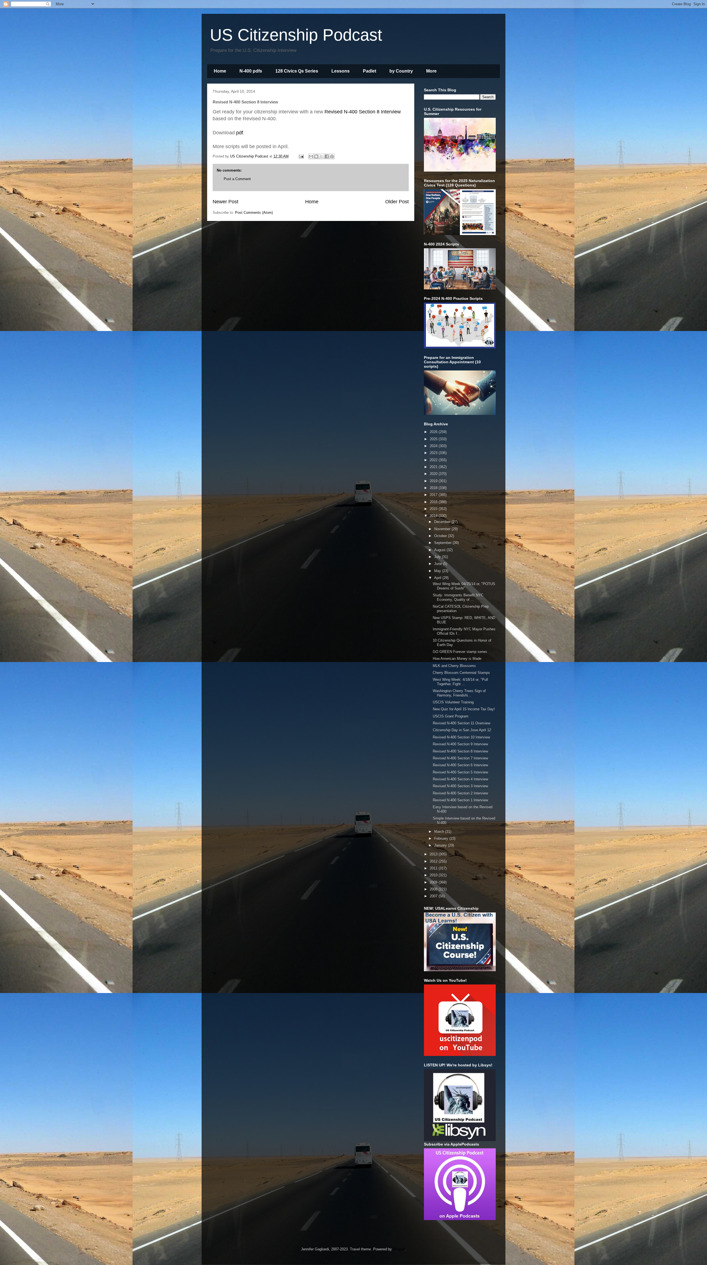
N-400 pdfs (250, 71)
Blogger (399, 1249)
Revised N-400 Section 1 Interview (460, 800)
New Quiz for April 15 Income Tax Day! (464, 709)
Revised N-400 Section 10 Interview (461, 737)
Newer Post (225, 201)
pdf (239, 132)
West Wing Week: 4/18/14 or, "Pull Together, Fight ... (460, 681)
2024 (434, 446)
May (438, 571)
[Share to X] (321, 156)
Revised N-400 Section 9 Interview (460, 744)
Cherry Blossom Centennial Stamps (461, 673)
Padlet (369, 71)
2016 (434, 502)
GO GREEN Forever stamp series (460, 652)
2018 (434, 488)
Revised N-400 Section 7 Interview (460, 758)
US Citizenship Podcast (296, 35)
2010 (434, 875)
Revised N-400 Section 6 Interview (460, 765)
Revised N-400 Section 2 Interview (460, 793)
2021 (434, 467)
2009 (434, 882)
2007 (434, 896)
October (441, 536)
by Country (401, 71)
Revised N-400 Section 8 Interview (363, 111)
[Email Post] (301, 156)
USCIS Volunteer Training (453, 702)
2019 (434, 481)
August (440, 550)
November (443, 529)
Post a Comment (237, 179)
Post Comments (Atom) (254, 212)
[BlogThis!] (316, 156)
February (441, 838)
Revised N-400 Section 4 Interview (460, 779)
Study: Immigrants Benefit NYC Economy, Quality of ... (458, 597)
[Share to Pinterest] (332, 156)
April (438, 578)
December (443, 522)
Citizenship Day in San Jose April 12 (462, 730)
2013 (434, 854)
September (443, 543)
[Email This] (311, 156)
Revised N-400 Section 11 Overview (461, 723)
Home (220, 71)
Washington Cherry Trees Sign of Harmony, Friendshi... (459, 693)
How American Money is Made (457, 658)
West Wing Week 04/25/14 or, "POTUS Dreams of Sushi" (464, 586)
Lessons (340, 71)
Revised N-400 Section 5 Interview (460, 772)
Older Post (397, 201)
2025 (434, 439)
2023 (434, 453)
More (431, 71)
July (438, 557)
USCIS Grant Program (450, 716)
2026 (434, 432)
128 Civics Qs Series (296, 71)
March (439, 831)
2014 (434, 516)
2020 (434, 474)
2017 (434, 495)
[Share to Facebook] (326, 156)
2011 (434, 868)
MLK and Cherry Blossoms (454, 666)
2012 (434, 861)
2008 (434, 889)
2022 (434, 460)
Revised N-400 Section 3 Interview (460, 786)
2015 (434, 509)
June (438, 564)
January (441, 845)
